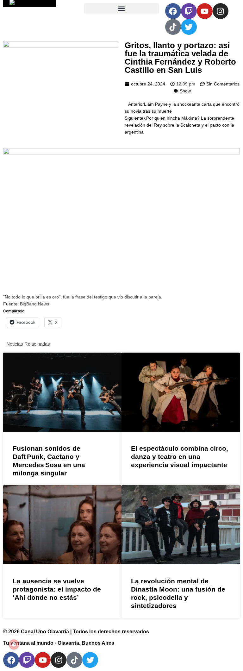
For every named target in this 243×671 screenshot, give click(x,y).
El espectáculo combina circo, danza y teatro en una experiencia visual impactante (179, 456)
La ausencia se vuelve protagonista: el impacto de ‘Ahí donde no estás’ (57, 589)
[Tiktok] (173, 27)
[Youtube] (205, 11)
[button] (121, 8)
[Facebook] (173, 11)
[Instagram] (220, 11)
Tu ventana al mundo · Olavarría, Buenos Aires (58, 643)
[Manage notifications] (14, 644)
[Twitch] (189, 11)
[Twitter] (189, 27)
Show (185, 90)
